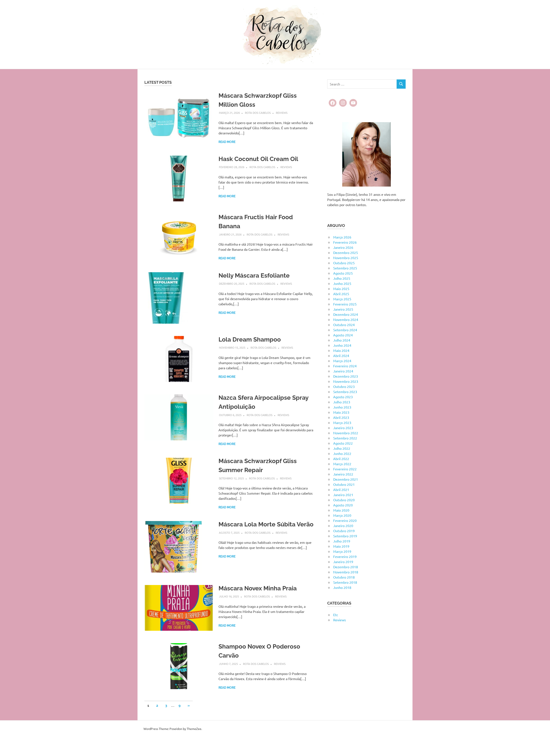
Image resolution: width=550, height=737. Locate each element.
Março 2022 (342, 464)
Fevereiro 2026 (345, 242)
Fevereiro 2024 (345, 366)
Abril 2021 (341, 489)
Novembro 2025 (345, 257)
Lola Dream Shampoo (249, 339)
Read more (226, 142)
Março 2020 (342, 515)
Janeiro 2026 (343, 247)
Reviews (281, 112)
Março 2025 (342, 299)
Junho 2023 (342, 407)
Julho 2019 (341, 541)
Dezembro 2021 (345, 479)
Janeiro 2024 (343, 371)
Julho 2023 (341, 402)
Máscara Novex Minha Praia (257, 588)
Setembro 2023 (345, 391)
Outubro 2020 (344, 500)
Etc (335, 614)
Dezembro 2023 (345, 376)
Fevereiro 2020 (345, 520)
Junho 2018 (342, 587)
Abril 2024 (341, 355)
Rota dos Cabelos (258, 112)
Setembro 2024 (345, 330)
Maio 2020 (341, 510)
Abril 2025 (341, 294)
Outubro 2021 (344, 484)
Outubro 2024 (344, 324)
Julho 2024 (341, 340)
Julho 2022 (341, 448)
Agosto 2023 (343, 397)
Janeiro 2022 (343, 474)
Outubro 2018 (344, 577)
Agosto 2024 (343, 335)
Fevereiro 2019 (345, 556)
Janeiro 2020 (343, 525)
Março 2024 (342, 361)
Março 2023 (342, 422)
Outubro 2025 (344, 263)
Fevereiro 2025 (345, 304)
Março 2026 (342, 237)
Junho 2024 (342, 345)
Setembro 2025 (345, 268)
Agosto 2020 (343, 505)
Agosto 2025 (343, 273)
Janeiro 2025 (343, 309)
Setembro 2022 (345, 438)
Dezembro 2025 (345, 252)
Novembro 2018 (345, 572)
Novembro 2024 (345, 319)
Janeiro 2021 (343, 494)
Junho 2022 (342, 453)
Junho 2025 (342, 283)
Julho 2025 (341, 278)
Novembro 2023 (345, 381)
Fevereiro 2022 (345, 469)
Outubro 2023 (344, 386)
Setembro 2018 (345, 582)
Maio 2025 (341, 288)
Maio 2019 (341, 546)
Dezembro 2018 (345, 567)
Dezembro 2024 (345, 314)
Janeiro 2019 (343, 561)
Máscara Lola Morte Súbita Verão (265, 524)
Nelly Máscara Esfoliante (254, 275)
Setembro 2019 (345, 536)
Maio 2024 (341, 350)
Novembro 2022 (345, 433)
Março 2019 (342, 551)
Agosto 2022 (343, 443)
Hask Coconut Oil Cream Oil (258, 159)
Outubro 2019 (344, 531)
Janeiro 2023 (343, 427)
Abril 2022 (341, 458)
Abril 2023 (341, 417)
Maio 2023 (341, 412)
